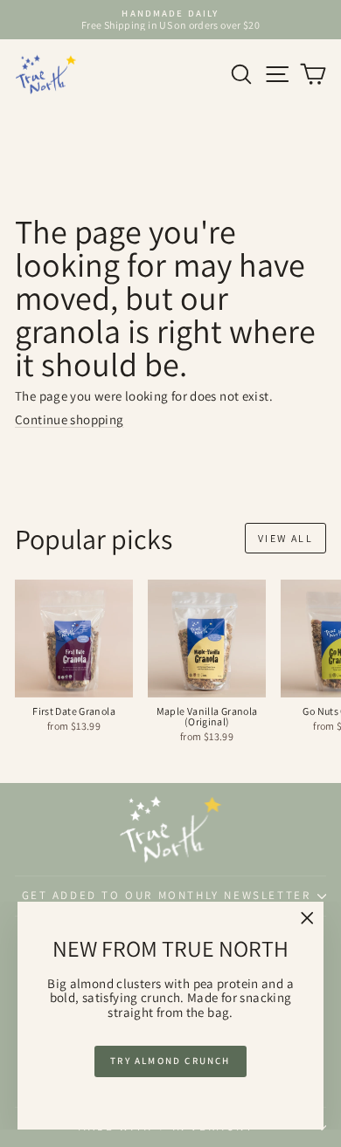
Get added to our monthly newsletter (166, 895)
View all (285, 538)
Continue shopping (69, 419)
